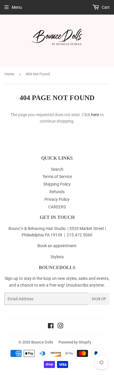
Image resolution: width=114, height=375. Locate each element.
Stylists (57, 256)
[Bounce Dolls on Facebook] (51, 326)
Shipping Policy (57, 184)
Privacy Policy (57, 199)
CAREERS (57, 207)
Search (57, 169)
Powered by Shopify (74, 342)
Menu (17, 7)
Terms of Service (57, 176)
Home (9, 74)
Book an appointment (57, 245)
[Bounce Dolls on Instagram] (60, 326)
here (95, 114)
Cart (105, 7)
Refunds (57, 191)
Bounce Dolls (42, 342)
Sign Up (99, 299)
